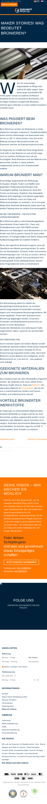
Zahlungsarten (7, 706)
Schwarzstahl (27, 388)
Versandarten (7, 703)
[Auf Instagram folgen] (23, 612)
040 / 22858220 (24, 568)
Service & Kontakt (9, 4)
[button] (3, 11)
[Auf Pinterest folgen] (27, 612)
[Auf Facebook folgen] (19, 612)
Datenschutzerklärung (10, 730)
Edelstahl (36, 385)
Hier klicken (33, 657)
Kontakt (5, 694)
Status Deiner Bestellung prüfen (14, 697)
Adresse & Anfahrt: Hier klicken (15, 667)
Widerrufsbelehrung (10, 724)
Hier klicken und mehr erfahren (15, 763)
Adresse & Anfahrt (9, 700)
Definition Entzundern (37, 439)
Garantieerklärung (9, 733)
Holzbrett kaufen (7, 439)
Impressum (6, 720)
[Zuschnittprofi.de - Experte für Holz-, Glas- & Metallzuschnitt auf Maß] (23, 10)
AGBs (4, 727)
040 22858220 (20, 571)
